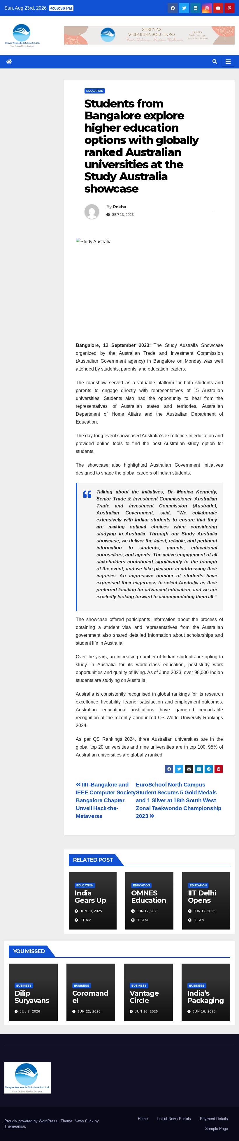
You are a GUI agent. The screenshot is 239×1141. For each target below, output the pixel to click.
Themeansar (14, 1126)
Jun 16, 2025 (146, 1011)
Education (94, 90)
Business (23, 985)
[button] (214, 61)
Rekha (119, 206)
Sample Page (216, 1128)
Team (86, 920)
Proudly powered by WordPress (31, 1121)
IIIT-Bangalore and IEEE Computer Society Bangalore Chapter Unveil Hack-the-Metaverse (106, 800)
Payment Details (214, 1119)
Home (143, 1119)
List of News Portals (174, 1119)
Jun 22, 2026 (89, 1011)
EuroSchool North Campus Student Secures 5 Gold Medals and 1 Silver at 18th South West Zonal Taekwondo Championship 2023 (178, 800)
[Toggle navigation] (228, 61)
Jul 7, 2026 (30, 1011)
